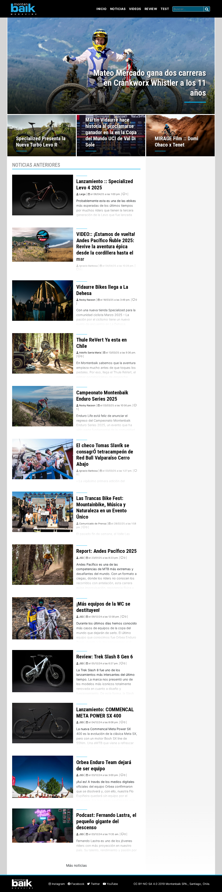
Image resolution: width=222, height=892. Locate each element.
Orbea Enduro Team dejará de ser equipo (103, 765)
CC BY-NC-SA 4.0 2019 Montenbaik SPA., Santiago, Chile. (172, 884)
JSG (81, 557)
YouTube (112, 884)
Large (82, 194)
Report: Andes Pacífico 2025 (106, 551)
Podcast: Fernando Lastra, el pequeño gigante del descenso (106, 821)
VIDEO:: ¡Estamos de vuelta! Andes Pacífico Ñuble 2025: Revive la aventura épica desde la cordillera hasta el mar (105, 246)
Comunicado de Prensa (92, 523)
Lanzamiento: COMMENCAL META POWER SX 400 (105, 713)
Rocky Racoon (87, 299)
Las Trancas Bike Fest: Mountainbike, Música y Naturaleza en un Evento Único (101, 507)
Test (165, 9)
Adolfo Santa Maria (90, 352)
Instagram (58, 884)
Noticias (118, 9)
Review (151, 9)
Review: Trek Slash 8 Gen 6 (104, 657)
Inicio (101, 9)
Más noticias (76, 865)
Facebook (77, 884)
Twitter (95, 884)
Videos (135, 9)
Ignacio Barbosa (88, 265)
